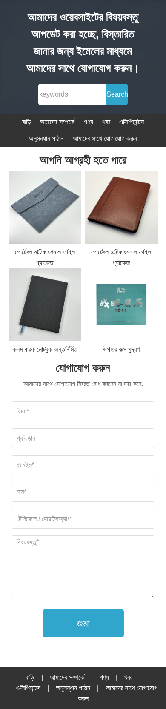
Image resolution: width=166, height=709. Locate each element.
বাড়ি (26, 121)
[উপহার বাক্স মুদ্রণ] (121, 306)
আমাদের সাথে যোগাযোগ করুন (105, 138)
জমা (83, 623)
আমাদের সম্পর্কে (57, 121)
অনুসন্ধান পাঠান (46, 138)
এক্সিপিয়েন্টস (131, 121)
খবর (106, 121)
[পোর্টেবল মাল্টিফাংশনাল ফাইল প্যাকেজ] (45, 209)
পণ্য (88, 121)
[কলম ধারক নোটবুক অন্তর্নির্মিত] (45, 306)
